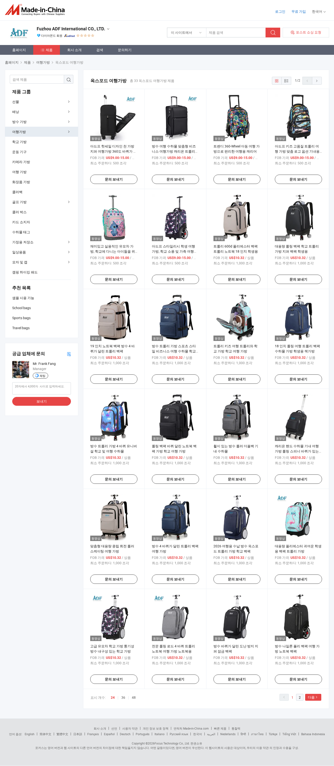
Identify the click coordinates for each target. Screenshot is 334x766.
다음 (311, 697)
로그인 (280, 11)
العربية (211, 734)
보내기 (41, 401)
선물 (15, 101)
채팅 (42, 376)
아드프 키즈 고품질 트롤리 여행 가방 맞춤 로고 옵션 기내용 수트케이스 (297, 151)
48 (134, 697)
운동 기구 (19, 151)
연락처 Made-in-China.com (191, 728)
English (29, 734)
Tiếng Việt (289, 734)
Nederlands (227, 734)
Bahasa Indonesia (313, 734)
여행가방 (19, 131)
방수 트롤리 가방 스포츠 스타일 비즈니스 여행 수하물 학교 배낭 (174, 351)
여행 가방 (19, 171)
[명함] (69, 353)
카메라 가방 (21, 161)
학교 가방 (19, 141)
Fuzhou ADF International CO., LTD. (71, 28)
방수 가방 (19, 121)
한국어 (197, 734)
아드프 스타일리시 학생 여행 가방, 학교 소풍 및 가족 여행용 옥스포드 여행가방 (174, 251)
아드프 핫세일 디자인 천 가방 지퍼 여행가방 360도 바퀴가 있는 (113, 151)
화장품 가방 (21, 182)
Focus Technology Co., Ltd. (172, 743)
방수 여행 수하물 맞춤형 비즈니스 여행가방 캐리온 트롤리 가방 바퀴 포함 (174, 151)
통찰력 (236, 728)
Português (142, 734)
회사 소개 (74, 49)
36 (123, 697)
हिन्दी (243, 734)
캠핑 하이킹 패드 (25, 272)
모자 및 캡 (19, 262)
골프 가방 (19, 202)
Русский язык (179, 734)
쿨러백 (17, 192)
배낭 (15, 111)
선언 (114, 728)
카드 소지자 (21, 222)
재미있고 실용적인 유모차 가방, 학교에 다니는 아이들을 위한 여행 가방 (112, 251)
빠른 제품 (220, 728)
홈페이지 (19, 49)
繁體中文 (62, 734)
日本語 (77, 734)
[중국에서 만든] (36, 9)
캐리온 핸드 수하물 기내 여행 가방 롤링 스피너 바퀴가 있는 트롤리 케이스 (297, 451)
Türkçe (273, 734)
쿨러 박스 (19, 212)
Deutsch (125, 734)
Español (109, 734)
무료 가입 (298, 11)
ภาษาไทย (257, 734)
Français (93, 734)
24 (113, 697)
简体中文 (45, 734)
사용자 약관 (130, 728)
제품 (49, 49)
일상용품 (19, 252)
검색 (99, 49)
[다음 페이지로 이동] (317, 80)
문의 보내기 (114, 179)
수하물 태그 (21, 232)
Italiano (160, 734)
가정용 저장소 (22, 242)
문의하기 (125, 49)
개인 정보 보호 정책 (155, 728)
